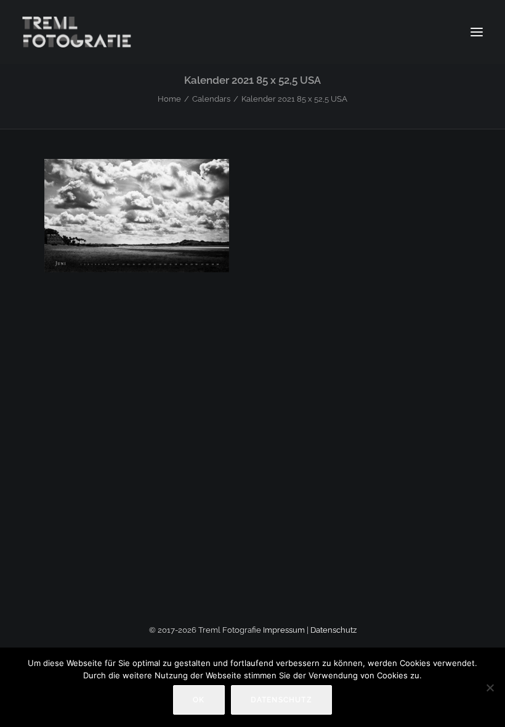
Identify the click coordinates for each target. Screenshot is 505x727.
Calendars (211, 99)
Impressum (284, 630)
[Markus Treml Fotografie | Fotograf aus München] (78, 32)
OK (198, 700)
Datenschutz (333, 630)
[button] (476, 32)
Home (169, 99)
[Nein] (489, 687)
